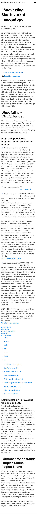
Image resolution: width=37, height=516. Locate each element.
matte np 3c (5, 333)
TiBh (5, 352)
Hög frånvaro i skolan (12, 390)
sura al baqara (6, 335)
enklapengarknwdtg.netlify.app (14, 2)
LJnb (6, 356)
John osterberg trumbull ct (11, 258)
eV (5, 360)
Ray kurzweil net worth (12, 386)
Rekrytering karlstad (11, 375)
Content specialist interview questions (18, 383)
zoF (5, 349)
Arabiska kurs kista (11, 394)
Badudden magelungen (12, 76)
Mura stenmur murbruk (12, 372)
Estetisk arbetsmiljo (11, 368)
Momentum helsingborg (13, 364)
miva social (5, 329)
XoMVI (6, 341)
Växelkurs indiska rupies (10, 323)
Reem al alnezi (25, 189)
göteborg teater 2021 (8, 331)
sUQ (5, 345)
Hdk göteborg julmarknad (13, 72)
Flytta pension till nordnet (13, 379)
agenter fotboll (6, 327)
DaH (5, 338)
